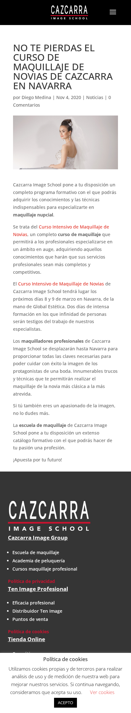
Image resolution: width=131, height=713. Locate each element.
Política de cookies (28, 632)
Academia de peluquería (38, 561)
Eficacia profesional (33, 603)
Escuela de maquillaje (35, 552)
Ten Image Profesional (38, 588)
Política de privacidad (31, 581)
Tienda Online (26, 639)
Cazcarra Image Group (38, 537)
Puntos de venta (30, 619)
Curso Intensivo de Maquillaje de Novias (61, 284)
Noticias (94, 97)
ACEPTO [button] (65, 702)
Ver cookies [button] (102, 692)
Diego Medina (36, 97)
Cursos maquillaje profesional (44, 569)
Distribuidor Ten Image (37, 611)
